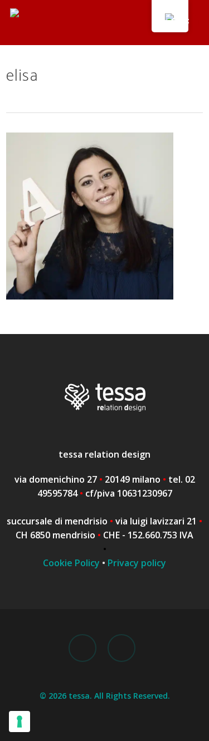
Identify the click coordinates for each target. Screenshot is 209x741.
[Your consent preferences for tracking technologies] (19, 721)
